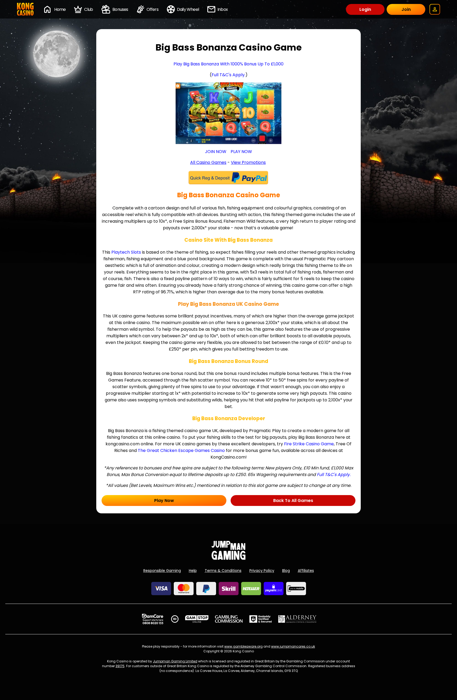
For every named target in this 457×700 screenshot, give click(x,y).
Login (365, 9)
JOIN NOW (215, 152)
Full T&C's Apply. (228, 75)
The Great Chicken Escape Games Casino (181, 450)
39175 (120, 666)
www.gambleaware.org (243, 646)
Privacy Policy (261, 570)
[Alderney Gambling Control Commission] (297, 619)
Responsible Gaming (162, 570)
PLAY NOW (241, 152)
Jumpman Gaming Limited (175, 661)
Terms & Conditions (223, 570)
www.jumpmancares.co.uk (293, 646)
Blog (286, 570)
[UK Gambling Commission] (229, 619)
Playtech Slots (126, 252)
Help (193, 570)
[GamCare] (152, 619)
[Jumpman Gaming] (228, 558)
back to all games (293, 500)
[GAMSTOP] (197, 619)
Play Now (164, 500)
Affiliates (306, 570)
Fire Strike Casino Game (309, 444)
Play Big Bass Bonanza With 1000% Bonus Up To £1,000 (228, 64)
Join (406, 9)
